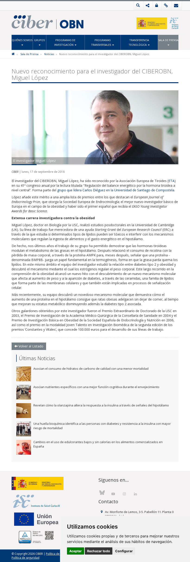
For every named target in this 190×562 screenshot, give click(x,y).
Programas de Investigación (64, 42)
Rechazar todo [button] (98, 551)
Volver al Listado (30, 346)
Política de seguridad (25, 558)
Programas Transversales (101, 42)
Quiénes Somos (22, 40)
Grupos (39, 40)
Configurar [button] (124, 551)
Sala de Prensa (168, 40)
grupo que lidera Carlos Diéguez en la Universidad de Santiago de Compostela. (116, 190)
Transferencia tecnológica (139, 42)
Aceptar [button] (75, 551)
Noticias (49, 54)
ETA (171, 181)
